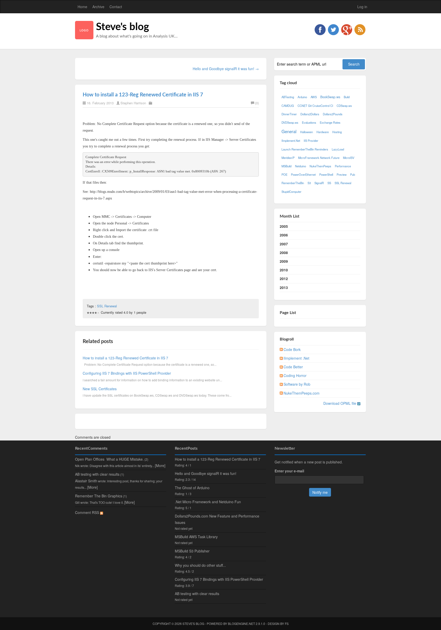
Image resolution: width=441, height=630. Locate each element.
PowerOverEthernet (303, 174)
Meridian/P (288, 158)
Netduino (300, 166)
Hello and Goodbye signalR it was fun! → (226, 68)
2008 (284, 252)
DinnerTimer (289, 114)
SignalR (319, 183)
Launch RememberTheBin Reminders (304, 149)
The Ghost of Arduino (192, 487)
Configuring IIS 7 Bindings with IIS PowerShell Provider (127, 373)
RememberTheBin (292, 183)
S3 (309, 183)
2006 (284, 234)
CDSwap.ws (344, 106)
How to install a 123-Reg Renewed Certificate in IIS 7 (143, 94)
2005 (284, 226)
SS (329, 183)
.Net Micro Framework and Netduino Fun (208, 501)
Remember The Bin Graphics (98, 495)
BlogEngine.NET (241, 623)
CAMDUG (287, 106)
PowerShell (326, 174)
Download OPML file (340, 403)
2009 (284, 261)
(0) (257, 102)
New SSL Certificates (100, 388)
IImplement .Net (296, 358)
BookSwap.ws (330, 97)
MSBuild (286, 166)
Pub (352, 174)
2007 (284, 243)
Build (347, 97)
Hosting (337, 132)
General (289, 131)
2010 (284, 269)
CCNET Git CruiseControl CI (315, 106)
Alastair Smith (86, 480)
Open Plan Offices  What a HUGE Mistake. (109, 459)
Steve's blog (122, 27)
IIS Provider (311, 140)
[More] (160, 465)
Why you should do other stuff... (200, 565)
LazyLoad (338, 149)
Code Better (293, 366)
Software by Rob (297, 384)
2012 (284, 278)
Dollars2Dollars (309, 114)
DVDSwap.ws (289, 122)
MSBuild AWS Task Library (196, 536)
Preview (342, 174)
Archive (98, 6)
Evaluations (309, 122)
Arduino (302, 97)
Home (82, 6)
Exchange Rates (330, 122)
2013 (284, 287)
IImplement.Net (290, 140)
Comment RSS (87, 512)
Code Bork (292, 349)
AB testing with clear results (97, 474)
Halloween (306, 132)
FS (287, 623)
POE (284, 174)
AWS (314, 97)
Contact (115, 6)
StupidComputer (291, 192)
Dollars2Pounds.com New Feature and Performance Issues (217, 519)
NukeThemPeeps (320, 166)
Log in (362, 6)
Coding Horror (295, 375)
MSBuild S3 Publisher (192, 550)
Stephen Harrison (133, 102)
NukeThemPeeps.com (302, 393)
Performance (343, 166)
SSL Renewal (107, 306)
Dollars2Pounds (332, 114)
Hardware (322, 132)
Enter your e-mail (289, 470)
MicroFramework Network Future (318, 158)
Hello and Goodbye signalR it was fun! (205, 473)
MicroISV (348, 158)
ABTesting (287, 97)
